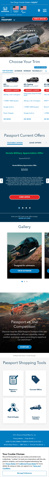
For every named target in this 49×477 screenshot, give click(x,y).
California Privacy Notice (27, 464)
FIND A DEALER (40, 19)
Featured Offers (15, 143)
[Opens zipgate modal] (38, 10)
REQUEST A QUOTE (12, 90)
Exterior (18, 71)
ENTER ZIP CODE (24, 218)
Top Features (7, 71)
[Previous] (1, 180)
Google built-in (9, 107)
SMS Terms (24, 445)
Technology (37, 71)
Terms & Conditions (37, 445)
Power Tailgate (9, 113)
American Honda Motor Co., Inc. (26, 435)
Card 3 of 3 (26, 281)
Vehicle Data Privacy (11, 445)
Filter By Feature (40, 67)
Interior (27, 71)
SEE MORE (7, 119)
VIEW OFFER (24, 197)
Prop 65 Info (29, 438)
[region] (24, 462)
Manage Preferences (24, 473)
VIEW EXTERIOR (24, 271)
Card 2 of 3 (24, 281)
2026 (2, 17)
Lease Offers (35, 143)
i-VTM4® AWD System (11, 101)
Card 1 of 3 (22, 281)
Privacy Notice (18, 438)
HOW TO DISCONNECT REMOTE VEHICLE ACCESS (24, 441)
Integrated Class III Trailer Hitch (32, 94)
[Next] (47, 180)
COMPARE (24, 347)
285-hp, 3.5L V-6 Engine (12, 94)
